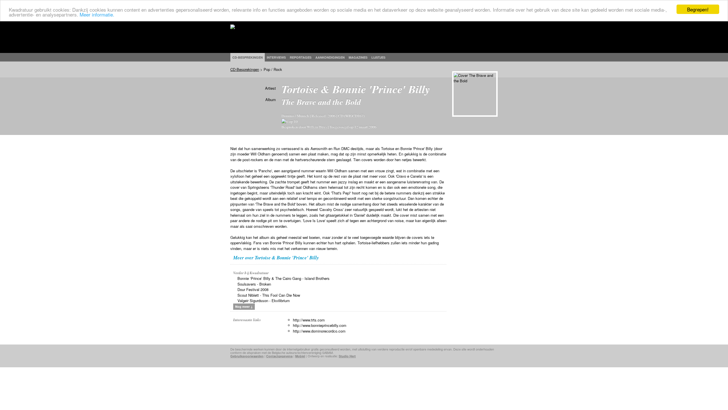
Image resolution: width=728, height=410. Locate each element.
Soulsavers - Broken (254, 284)
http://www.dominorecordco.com (319, 331)
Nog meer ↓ (244, 306)
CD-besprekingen (247, 57)
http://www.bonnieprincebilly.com (319, 325)
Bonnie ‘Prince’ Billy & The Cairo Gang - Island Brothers (283, 278)
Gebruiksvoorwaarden (247, 356)
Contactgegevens (279, 356)
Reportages (300, 57)
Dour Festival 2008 (252, 289)
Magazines (358, 57)
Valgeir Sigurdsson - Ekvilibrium (263, 300)
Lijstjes (378, 57)
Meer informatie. (97, 14)
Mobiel (300, 356)
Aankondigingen (330, 57)
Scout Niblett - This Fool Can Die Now (268, 295)
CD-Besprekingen (244, 69)
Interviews (276, 57)
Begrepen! (698, 9)
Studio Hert (347, 356)
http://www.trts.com (309, 320)
